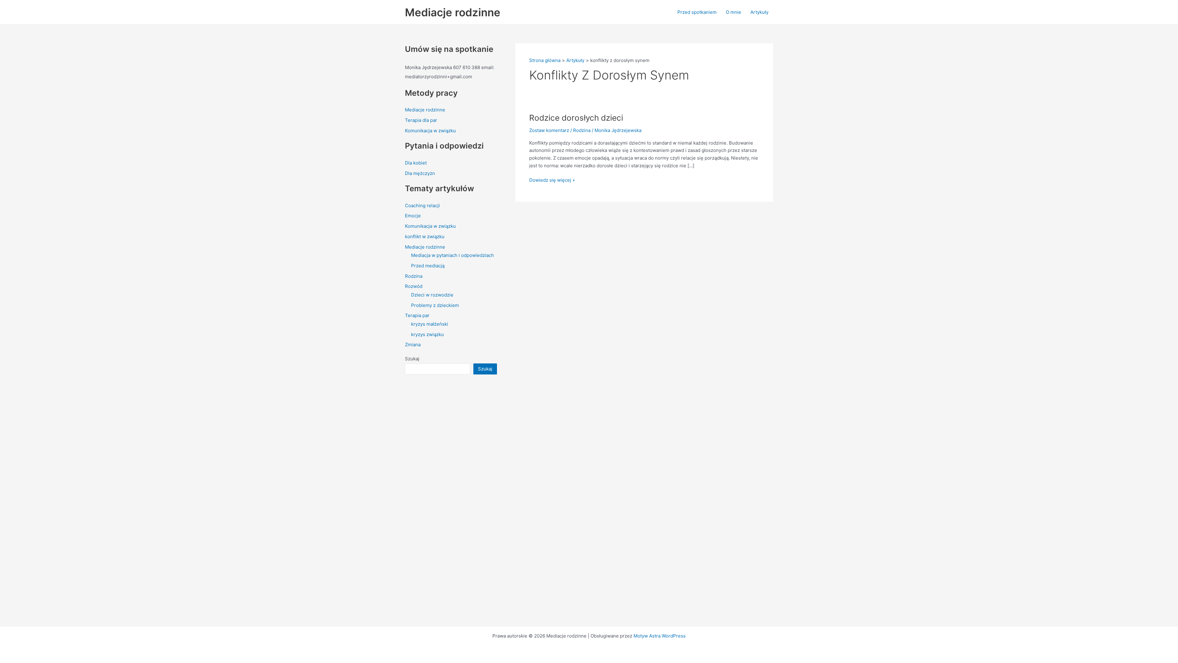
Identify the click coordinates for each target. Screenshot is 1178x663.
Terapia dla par (421, 120)
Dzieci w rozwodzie (432, 295)
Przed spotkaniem (697, 12)
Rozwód (413, 286)
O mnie (733, 12)
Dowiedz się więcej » (552, 179)
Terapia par (417, 315)
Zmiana (413, 344)
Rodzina (413, 276)
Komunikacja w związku (430, 131)
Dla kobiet (416, 163)
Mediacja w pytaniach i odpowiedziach (452, 255)
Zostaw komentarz (549, 130)
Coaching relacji (422, 205)
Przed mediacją (428, 266)
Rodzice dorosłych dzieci (576, 117)
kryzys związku (427, 334)
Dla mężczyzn (420, 173)
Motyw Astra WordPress (659, 636)
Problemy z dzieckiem (435, 305)
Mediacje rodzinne (452, 12)
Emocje (413, 216)
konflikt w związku (425, 236)
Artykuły (759, 12)
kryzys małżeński (429, 324)
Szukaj (412, 359)
